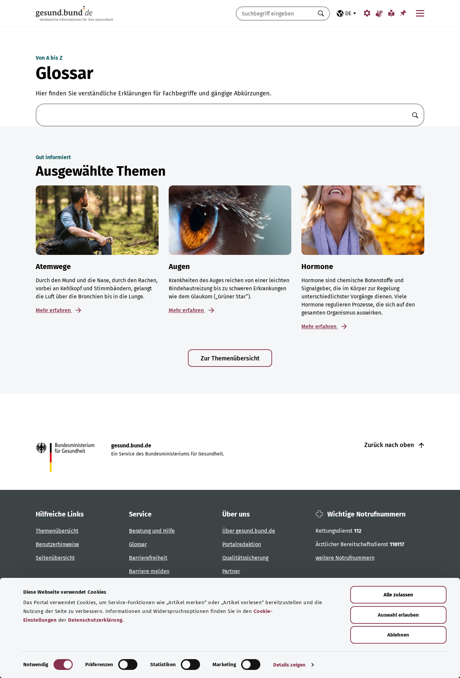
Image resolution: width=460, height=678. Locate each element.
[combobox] (274, 13)
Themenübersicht (57, 531)
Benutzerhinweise (57, 544)
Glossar (138, 544)
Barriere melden (149, 571)
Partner (231, 571)
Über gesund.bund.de (248, 531)
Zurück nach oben (390, 445)
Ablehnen (398, 635)
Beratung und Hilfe (152, 531)
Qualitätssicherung (245, 558)
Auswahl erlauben (398, 615)
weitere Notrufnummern (345, 558)
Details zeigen (289, 665)
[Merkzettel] (403, 13)
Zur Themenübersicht (230, 358)
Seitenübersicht (55, 558)
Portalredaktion (241, 544)
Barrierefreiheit (148, 558)
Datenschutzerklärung (95, 620)
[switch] (127, 664)
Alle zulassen (398, 595)
